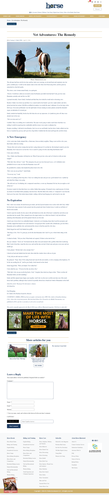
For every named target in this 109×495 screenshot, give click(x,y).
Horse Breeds (20, 16)
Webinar (44, 12)
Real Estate (77, 12)
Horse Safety (42, 475)
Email (9, 406)
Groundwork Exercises (12, 450)
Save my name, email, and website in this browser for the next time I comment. (29, 413)
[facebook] (92, 2)
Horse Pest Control (43, 472)
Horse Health (42, 458)
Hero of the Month (68, 12)
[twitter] (95, 2)
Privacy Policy (75, 456)
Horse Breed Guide (11, 441)
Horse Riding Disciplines (13, 456)
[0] (88, 2)
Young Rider (59, 453)
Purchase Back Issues (61, 444)
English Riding (10, 447)
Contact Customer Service (78, 444)
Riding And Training (12, 444)
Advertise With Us (76, 450)
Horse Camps (10, 453)
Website (9, 409)
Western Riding (10, 475)
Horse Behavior (43, 446)
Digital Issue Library (58, 12)
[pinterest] (98, 2)
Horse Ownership (79, 16)
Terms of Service (76, 459)
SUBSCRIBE (102, 16)
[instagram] (100, 2)
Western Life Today (60, 456)
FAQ (73, 453)
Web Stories (74, 468)
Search (98, 9)
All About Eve (11, 286)
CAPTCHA (10, 416)
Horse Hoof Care (43, 461)
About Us (74, 441)
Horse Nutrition (43, 469)
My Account (33, 12)
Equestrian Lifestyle (12, 24)
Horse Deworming (43, 452)
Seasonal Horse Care (44, 483)
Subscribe (97, 5)
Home (8, 20)
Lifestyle (65, 16)
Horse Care (6, 16)
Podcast (39, 12)
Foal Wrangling (11, 291)
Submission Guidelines (77, 447)
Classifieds (74, 465)
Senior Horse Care (43, 486)
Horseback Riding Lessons (13, 464)
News (91, 16)
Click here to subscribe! (60, 307)
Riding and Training (35, 16)
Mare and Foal (42, 480)
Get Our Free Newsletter (61, 447)
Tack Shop (49, 12)
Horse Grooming (43, 455)
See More (38, 365)
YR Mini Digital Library (61, 450)
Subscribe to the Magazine (62, 441)
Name (9, 402)
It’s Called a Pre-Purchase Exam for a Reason (19, 293)
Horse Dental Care (43, 449)
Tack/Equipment (52, 16)
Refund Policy (75, 462)
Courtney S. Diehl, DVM (16, 40)
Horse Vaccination (43, 477)
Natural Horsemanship (12, 467)
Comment (10, 381)
